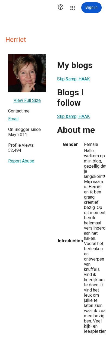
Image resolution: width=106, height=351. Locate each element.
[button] (60, 7)
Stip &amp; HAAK (73, 79)
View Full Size (27, 100)
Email (13, 118)
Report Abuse (21, 161)
